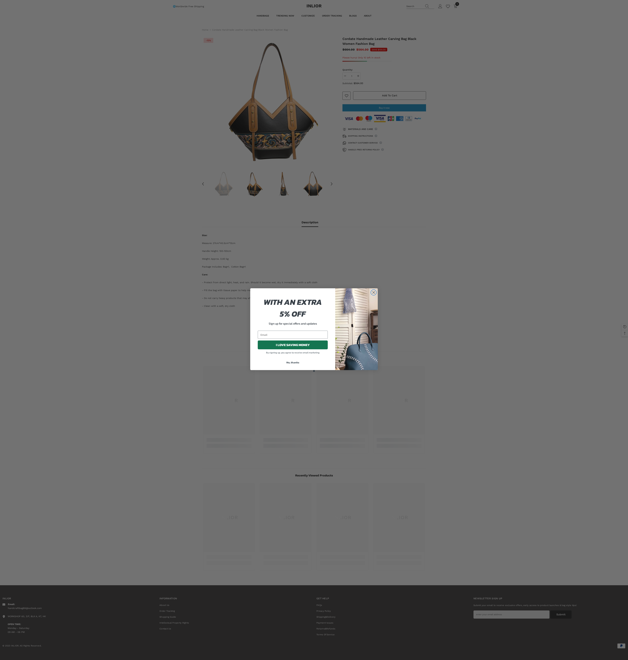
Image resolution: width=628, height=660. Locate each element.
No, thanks (292, 362)
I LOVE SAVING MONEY (293, 344)
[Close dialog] (373, 292)
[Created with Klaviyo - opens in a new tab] (314, 371)
